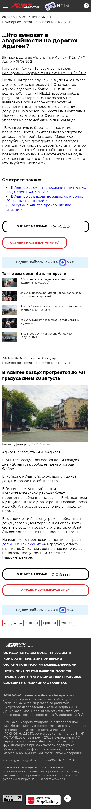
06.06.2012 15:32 (13, 17)
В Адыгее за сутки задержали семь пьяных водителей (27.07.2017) (48, 281)
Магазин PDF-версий (43, 659)
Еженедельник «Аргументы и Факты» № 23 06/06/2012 (44, 73)
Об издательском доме (25, 653)
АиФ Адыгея (41, 444)
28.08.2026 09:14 (14, 358)
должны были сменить (22, 544)
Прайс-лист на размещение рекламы (37, 671)
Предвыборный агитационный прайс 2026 (42, 677)
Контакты (12, 659)
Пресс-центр (61, 653)
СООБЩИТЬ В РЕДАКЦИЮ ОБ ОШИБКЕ (35, 683)
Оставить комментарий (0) (34, 243)
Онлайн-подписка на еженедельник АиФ (41, 665)
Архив (26, 68)
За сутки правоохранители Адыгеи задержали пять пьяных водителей (51, 294)
